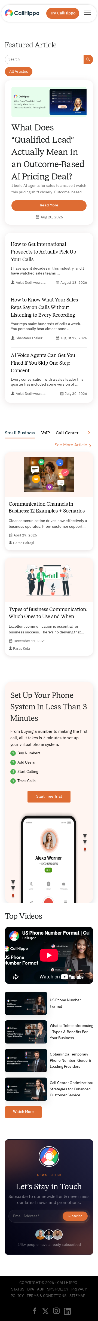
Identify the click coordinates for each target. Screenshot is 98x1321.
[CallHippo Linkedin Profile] (67, 1312)
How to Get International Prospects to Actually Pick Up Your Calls (43, 252)
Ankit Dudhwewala (30, 283)
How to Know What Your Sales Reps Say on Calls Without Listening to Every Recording (44, 307)
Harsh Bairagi (23, 543)
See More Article (71, 445)
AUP (40, 1289)
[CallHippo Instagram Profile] (56, 1311)
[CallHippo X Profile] (45, 1312)
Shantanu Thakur (29, 338)
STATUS (17, 1289)
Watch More (23, 1112)
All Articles (18, 72)
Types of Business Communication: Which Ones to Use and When (48, 613)
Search (88, 59)
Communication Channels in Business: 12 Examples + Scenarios (47, 507)
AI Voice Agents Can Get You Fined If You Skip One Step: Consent (43, 363)
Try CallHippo (62, 13)
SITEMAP (77, 1296)
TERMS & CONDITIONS (46, 1296)
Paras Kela (21, 649)
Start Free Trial (49, 796)
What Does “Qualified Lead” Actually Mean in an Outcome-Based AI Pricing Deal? (48, 152)
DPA (30, 1289)
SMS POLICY (57, 1289)
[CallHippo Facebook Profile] (34, 1311)
